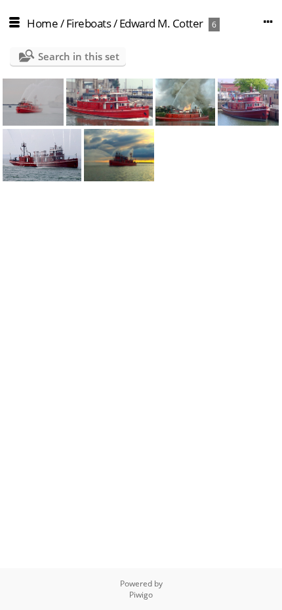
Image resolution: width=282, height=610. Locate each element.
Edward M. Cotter (161, 23)
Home (42, 23)
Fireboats (88, 23)
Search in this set (78, 56)
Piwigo (141, 594)
